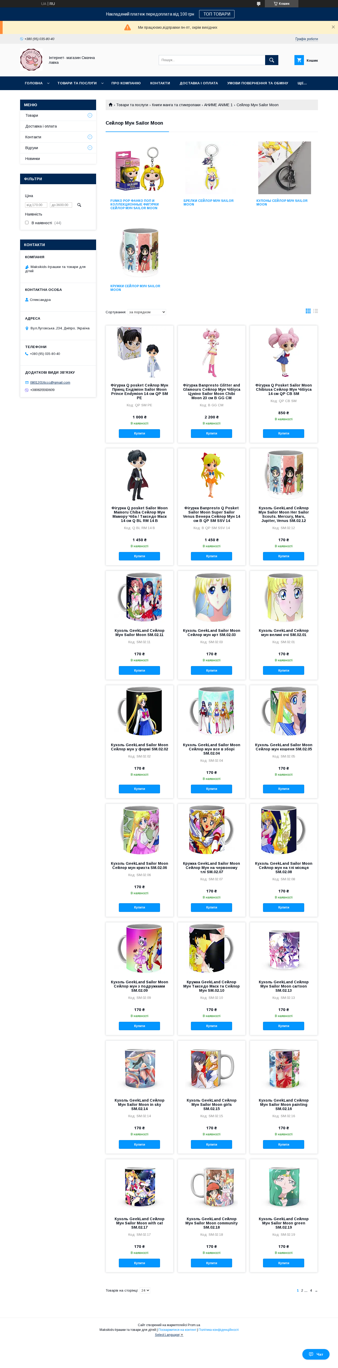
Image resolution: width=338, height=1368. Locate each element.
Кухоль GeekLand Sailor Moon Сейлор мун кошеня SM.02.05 (283, 747)
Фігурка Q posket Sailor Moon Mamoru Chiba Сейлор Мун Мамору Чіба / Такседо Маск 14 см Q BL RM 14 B (139, 514)
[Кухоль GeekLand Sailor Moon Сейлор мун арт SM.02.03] (211, 597)
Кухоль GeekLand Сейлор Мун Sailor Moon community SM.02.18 (211, 1223)
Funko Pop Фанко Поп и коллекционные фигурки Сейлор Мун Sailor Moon (134, 204)
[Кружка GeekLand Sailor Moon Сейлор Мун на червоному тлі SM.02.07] (211, 830)
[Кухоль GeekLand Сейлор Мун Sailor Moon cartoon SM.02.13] (283, 948)
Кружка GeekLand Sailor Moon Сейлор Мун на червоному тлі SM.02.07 (211, 867)
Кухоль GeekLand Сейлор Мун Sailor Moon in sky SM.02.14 (140, 1104)
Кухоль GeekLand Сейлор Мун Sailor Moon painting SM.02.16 (284, 1104)
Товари (31, 115)
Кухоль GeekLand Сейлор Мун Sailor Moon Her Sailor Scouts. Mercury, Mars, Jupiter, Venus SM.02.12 (284, 514)
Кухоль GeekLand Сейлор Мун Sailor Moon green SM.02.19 (284, 1223)
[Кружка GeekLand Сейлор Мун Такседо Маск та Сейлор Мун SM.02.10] (211, 948)
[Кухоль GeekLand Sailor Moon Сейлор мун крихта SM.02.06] (139, 830)
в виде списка (315, 312)
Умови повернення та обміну (257, 83)
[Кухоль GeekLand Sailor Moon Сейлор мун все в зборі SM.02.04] (211, 711)
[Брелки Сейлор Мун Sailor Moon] (212, 167)
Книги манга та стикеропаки (176, 105)
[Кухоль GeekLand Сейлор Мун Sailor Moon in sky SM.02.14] (139, 1067)
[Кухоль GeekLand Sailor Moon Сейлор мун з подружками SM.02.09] (139, 948)
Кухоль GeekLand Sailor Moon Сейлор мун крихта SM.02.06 (139, 865)
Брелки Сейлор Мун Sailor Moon (209, 202)
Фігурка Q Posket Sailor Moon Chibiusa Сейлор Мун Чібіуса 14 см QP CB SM (283, 389)
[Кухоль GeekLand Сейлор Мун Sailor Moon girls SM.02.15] (211, 1067)
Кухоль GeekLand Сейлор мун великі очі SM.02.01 (284, 632)
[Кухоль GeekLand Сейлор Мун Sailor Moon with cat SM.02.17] (139, 1185)
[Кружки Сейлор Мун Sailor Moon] (139, 253)
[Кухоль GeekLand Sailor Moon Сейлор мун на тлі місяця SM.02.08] (283, 830)
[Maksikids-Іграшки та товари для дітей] (31, 69)
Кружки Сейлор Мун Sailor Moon (135, 288)
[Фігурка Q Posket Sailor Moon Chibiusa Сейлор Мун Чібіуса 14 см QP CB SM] (283, 352)
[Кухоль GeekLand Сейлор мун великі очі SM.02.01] (283, 597)
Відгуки (31, 148)
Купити (139, 433)
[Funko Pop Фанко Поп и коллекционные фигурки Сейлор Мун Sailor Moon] (139, 167)
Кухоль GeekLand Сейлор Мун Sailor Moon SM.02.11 (140, 632)
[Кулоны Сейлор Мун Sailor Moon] (285, 167)
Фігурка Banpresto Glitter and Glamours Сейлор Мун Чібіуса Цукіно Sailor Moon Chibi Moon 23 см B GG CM (211, 391)
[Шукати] (271, 60)
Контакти (160, 83)
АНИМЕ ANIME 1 (218, 105)
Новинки (32, 159)
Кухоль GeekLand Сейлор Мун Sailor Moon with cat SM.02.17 (140, 1223)
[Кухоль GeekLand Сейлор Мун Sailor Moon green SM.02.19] (283, 1185)
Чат (320, 1354)
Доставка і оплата (199, 83)
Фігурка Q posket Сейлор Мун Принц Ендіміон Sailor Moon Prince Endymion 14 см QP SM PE (139, 391)
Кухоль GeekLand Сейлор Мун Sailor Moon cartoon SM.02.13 (284, 986)
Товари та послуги (77, 83)
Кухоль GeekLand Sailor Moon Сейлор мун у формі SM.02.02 (139, 747)
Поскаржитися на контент (177, 1330)
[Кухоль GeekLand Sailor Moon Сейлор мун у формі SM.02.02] (139, 711)
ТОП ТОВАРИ (216, 14)
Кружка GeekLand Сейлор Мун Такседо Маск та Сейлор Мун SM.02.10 (211, 986)
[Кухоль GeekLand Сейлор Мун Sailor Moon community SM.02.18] (211, 1185)
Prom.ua (194, 1325)
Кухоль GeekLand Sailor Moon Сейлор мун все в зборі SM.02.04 (211, 749)
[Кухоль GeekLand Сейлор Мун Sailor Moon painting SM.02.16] (283, 1067)
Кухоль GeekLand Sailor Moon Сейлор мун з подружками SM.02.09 (139, 986)
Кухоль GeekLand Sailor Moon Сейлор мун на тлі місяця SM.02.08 (283, 867)
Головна (34, 83)
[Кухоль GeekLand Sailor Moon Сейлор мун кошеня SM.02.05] (283, 711)
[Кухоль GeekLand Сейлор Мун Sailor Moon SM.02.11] (139, 597)
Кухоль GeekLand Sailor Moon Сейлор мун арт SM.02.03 (211, 632)
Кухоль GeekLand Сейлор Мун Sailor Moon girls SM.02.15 (212, 1104)
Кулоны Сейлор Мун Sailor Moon (282, 202)
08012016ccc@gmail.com (50, 382)
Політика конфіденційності (219, 1330)
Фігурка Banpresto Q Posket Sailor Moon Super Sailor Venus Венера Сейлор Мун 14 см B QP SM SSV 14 (211, 514)
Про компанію (126, 83)
